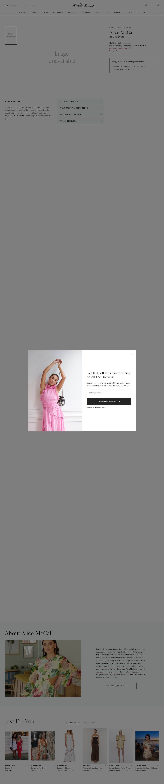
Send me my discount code (109, 401)
